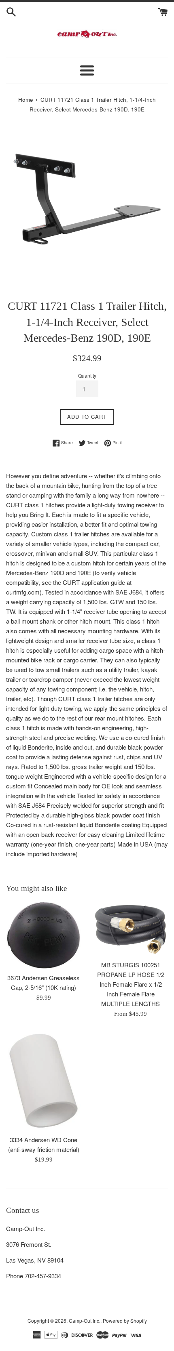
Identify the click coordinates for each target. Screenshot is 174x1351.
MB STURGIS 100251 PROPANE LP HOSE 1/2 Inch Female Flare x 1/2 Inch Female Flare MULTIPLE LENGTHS (130, 984)
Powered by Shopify (125, 1320)
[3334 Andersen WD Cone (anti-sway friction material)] (43, 1081)
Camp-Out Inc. (84, 1320)
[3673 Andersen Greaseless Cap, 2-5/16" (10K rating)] (43, 935)
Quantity (87, 375)
